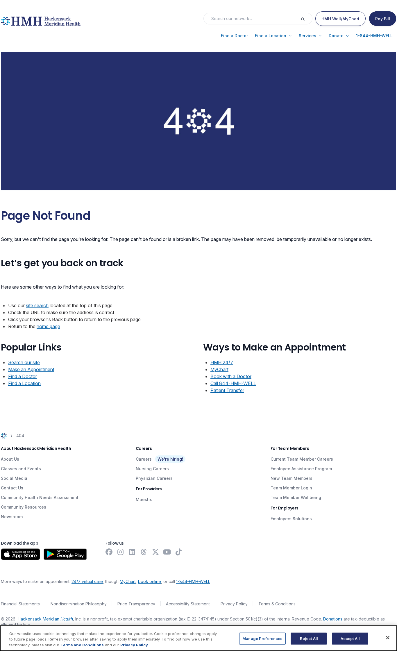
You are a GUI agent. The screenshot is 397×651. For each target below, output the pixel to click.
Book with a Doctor (230, 376)
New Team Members (291, 478)
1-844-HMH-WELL (193, 581)
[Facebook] (108, 551)
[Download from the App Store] (20, 554)
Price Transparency (136, 603)
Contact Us (12, 487)
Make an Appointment (31, 369)
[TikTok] (178, 551)
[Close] (387, 637)
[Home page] (4, 435)
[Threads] (143, 551)
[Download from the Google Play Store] (65, 554)
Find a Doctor (22, 376)
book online (149, 581)
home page (48, 326)
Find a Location (24, 383)
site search (37, 305)
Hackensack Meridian (45, 618)
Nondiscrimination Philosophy (79, 603)
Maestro (144, 499)
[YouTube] (167, 551)
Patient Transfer (227, 390)
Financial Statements (20, 603)
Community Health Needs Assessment (39, 497)
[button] (234, 36)
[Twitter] (155, 551)
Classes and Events (21, 468)
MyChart (219, 369)
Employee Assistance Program (301, 468)
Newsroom (12, 516)
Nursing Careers (152, 468)
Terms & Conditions (277, 603)
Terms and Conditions (82, 645)
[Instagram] (120, 551)
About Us (10, 459)
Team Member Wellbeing (296, 497)
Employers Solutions (291, 518)
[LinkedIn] (132, 551)
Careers (144, 459)
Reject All (309, 638)
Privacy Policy (234, 603)
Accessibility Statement (188, 603)
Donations (332, 618)
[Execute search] (306, 18)
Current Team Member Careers (302, 459)
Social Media (14, 478)
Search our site (24, 362)
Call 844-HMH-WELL (233, 383)
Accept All (350, 638)
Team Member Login (291, 487)
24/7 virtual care (87, 581)
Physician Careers (154, 478)
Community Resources (23, 507)
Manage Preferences (262, 638)
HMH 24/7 (221, 362)
